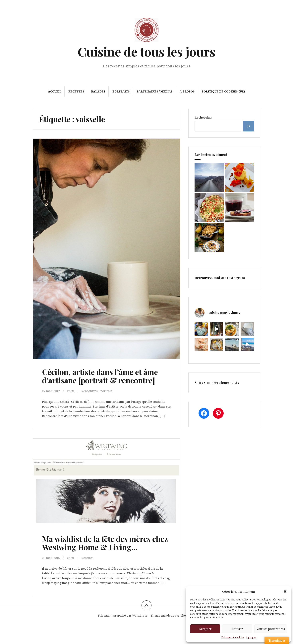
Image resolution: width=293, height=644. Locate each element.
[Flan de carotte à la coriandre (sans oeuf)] (239, 177)
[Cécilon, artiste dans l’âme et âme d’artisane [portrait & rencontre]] (106, 240)
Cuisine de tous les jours (146, 51)
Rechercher (203, 117)
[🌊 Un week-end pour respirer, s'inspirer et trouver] (232, 344)
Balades (98, 91)
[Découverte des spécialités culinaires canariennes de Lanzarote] (209, 177)
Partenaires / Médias (155, 91)
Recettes (76, 91)
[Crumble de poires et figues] (209, 237)
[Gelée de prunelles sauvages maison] (239, 207)
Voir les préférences (271, 629)
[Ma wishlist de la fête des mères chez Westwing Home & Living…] (106, 484)
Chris (71, 391)
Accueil (54, 91)
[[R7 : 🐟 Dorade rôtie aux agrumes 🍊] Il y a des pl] (216, 344)
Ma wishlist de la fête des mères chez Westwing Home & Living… (105, 543)
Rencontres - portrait (96, 391)
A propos (251, 637)
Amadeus (167, 615)
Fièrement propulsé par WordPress (122, 615)
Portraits (121, 91)
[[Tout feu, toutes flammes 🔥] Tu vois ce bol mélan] (247, 329)
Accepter (205, 629)
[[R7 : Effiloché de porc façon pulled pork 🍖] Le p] (201, 344)
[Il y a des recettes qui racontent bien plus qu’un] (232, 329)
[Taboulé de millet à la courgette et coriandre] (209, 207)
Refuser (237, 629)
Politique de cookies (232, 637)
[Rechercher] (248, 126)
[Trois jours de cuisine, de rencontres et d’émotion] (201, 329)
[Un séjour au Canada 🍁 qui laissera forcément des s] (216, 329)
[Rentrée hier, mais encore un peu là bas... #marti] (247, 344)
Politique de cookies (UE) (223, 91)
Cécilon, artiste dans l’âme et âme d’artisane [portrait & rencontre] (100, 376)
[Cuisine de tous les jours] (146, 31)
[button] (285, 591)
